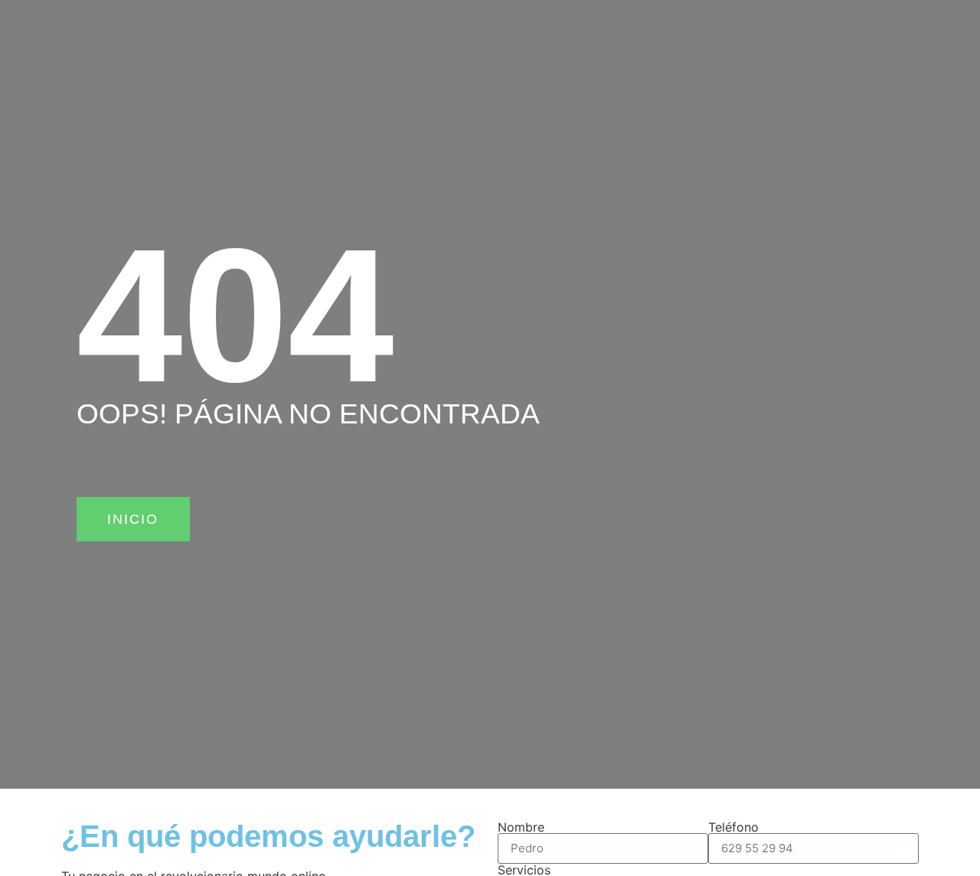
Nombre (521, 827)
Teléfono (733, 827)
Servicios (524, 870)
